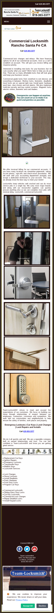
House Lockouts (10, 476)
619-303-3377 (29, 51)
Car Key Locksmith (12, 494)
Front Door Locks (11, 483)
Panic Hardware (10, 480)
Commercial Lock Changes (15, 496)
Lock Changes (44, 425)
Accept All (28, 606)
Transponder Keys (11, 464)
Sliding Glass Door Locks (14, 492)
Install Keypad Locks (12, 501)
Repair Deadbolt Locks (13, 499)
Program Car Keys (11, 485)
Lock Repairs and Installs (28, 427)
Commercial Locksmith (13, 490)
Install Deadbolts (11, 478)
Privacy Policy (22, 600)
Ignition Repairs (10, 460)
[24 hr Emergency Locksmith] (27, 103)
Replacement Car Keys (13, 458)
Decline (42, 606)
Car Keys (31, 425)
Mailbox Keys (9, 466)
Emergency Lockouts (15, 425)
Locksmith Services (12, 469)
